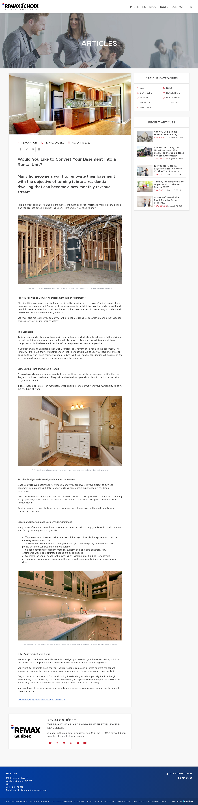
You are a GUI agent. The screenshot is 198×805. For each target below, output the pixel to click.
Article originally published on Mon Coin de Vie (42, 700)
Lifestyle (145, 108)
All (142, 88)
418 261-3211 (17, 787)
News (169, 88)
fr (190, 7)
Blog (152, 7)
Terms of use (137, 802)
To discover (173, 103)
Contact (177, 7)
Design (144, 98)
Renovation (29, 143)
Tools (164, 7)
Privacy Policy (123, 802)
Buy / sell (146, 93)
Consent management (156, 802)
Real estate (173, 93)
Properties (138, 7)
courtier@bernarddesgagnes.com (30, 790)
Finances (145, 103)
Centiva (188, 801)
